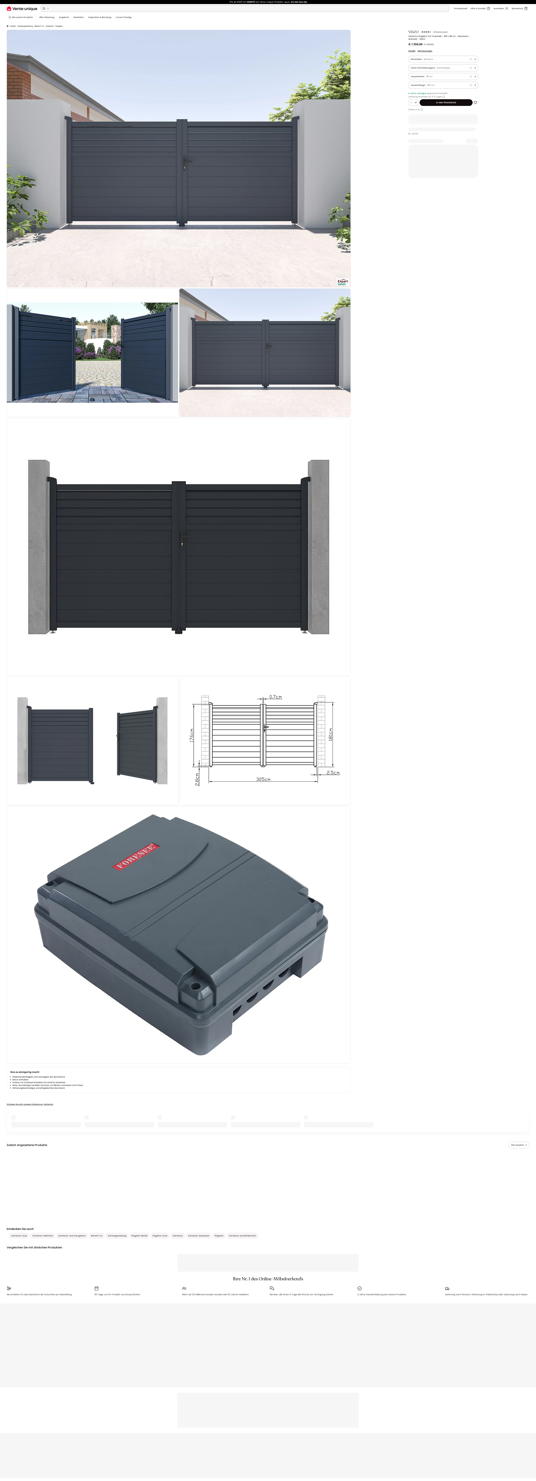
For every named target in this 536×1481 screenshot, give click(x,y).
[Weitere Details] (422, 109)
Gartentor (50, 26)
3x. (419, 109)
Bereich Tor (39, 26)
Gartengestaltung (25, 26)
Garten (13, 26)
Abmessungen (425, 51)
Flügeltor (59, 26)
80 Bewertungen (440, 32)
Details (411, 51)
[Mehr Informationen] (444, 97)
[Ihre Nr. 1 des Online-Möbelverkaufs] (22, 8)
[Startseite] (7, 26)
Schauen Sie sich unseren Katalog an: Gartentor (30, 1104)
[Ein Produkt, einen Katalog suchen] (44, 8)
